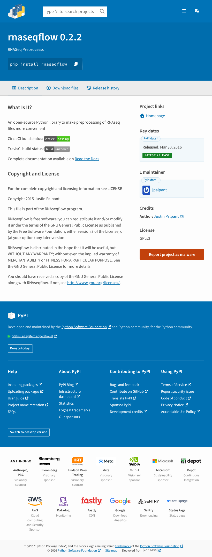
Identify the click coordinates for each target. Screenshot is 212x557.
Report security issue (177, 391)
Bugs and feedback (124, 384)
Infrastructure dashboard (70, 394)
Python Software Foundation (84, 327)
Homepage (155, 116)
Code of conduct (174, 398)
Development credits (126, 411)
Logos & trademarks (74, 410)
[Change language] (197, 11)
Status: (32, 336)
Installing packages (23, 384)
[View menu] (184, 11)
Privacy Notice (172, 405)
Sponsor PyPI (120, 405)
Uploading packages (23, 391)
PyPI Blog (66, 384)
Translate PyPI (121, 398)
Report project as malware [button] (172, 254)
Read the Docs (87, 159)
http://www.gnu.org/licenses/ (93, 283)
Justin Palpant (166, 216)
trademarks (123, 546)
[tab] (25, 88)
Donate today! (20, 348)
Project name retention (26, 405)
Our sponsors (69, 417)
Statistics (66, 403)
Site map (111, 550)
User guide (16, 398)
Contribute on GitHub (127, 391)
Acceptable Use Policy (178, 411)
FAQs (12, 411)
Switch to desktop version (28, 432)
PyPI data (149, 138)
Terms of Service (174, 384)
